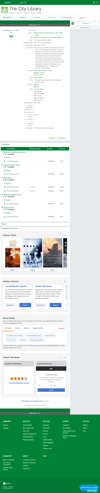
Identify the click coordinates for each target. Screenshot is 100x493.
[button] (62, 328)
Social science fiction (34, 335)
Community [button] (67, 17)
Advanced (46, 428)
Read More (10, 305)
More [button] (82, 18)
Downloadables (48, 443)
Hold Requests (28, 437)
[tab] (8, 328)
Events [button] (37, 17)
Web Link (36, 84)
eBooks (45, 446)
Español (5, 428)
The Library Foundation (7, 464)
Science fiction (50, 335)
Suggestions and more (10, 228)
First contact (11, 340)
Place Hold (86, 23)
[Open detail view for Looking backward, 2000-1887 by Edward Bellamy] (12, 252)
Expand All (52, 138)
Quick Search (27, 425)
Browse (45, 431)
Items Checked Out (29, 434)
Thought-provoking (36, 340)
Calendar (66, 425)
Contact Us (26, 469)
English (5, 425)
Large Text (23, 2)
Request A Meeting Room (69, 437)
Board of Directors (29, 463)
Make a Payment (8, 460)
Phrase (45, 434)
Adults (85, 425)
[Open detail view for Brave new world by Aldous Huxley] (32, 252)
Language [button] (7, 421)
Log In (97, 2)
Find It (12, 270)
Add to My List (85, 27)
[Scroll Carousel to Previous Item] (60, 235)
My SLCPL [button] (7, 17)
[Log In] (93, 2)
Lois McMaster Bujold (15, 286)
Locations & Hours (29, 460)
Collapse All (62, 138)
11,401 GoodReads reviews (19, 383)
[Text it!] (4, 161)
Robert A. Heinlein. (48, 37)
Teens (85, 428)
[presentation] (12, 252)
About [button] (25, 456)
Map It (4, 224)
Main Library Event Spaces (69, 432)
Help (45, 456)
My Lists (26, 431)
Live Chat (89, 488)
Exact (45, 437)
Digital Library (47, 440)
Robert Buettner (43, 286)
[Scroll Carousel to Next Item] (65, 235)
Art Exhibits (67, 428)
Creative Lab (47, 448)
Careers (25, 466)
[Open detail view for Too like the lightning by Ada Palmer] (52, 252)
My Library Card (28, 428)
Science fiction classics (15, 335)
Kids (84, 431)
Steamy (22, 340)
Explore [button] (23, 17)
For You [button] (51, 17)
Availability (6, 144)
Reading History (28, 440)
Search (51, 390)
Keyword (46, 425)
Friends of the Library (7, 468)
